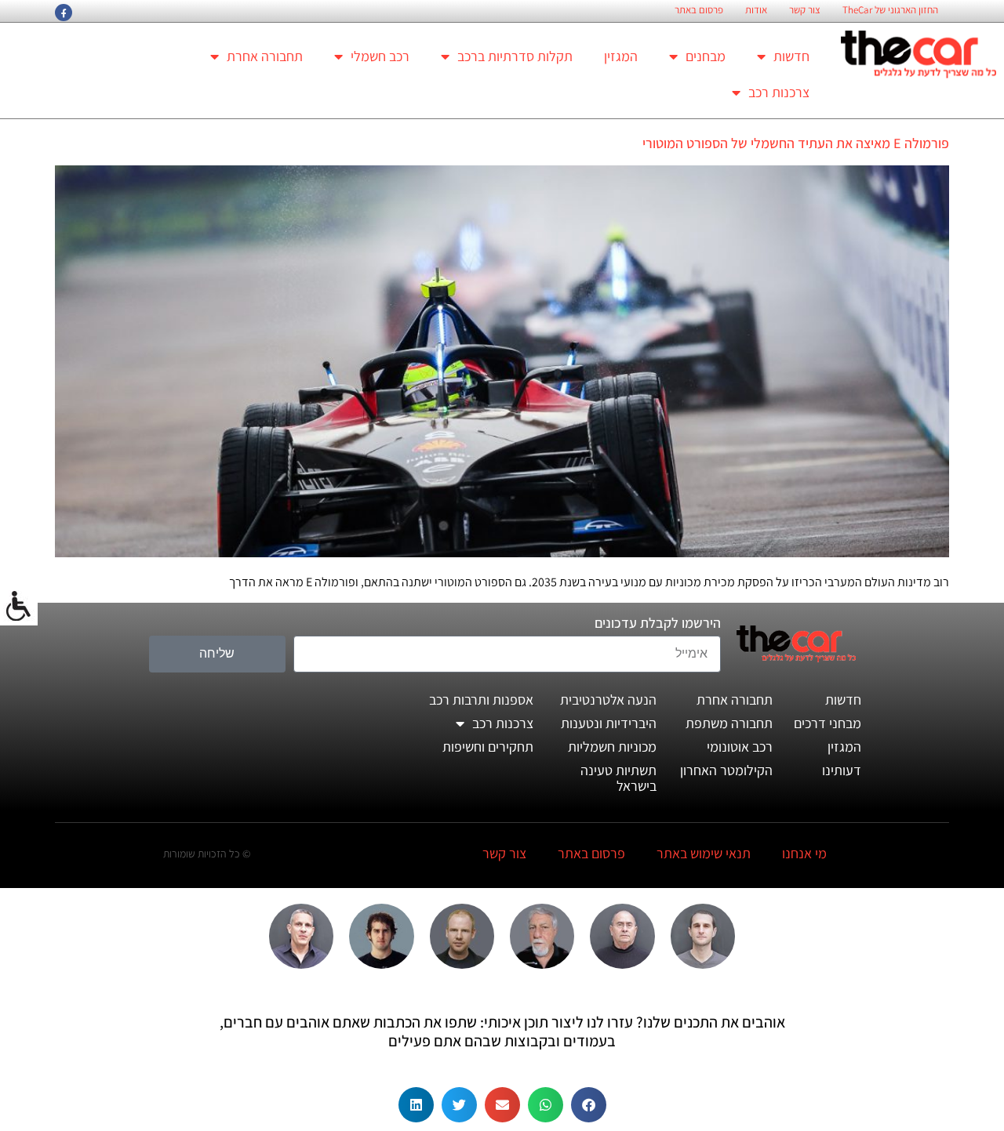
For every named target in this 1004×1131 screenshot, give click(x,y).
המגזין (621, 56)
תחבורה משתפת (729, 723)
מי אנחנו (804, 853)
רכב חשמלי (380, 56)
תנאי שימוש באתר (704, 853)
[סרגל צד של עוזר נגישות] (19, 606)
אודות (756, 10)
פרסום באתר (699, 10)
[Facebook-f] (63, 12)
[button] (588, 1104)
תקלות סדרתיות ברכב (515, 56)
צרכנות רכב (778, 92)
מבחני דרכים (827, 723)
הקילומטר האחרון (726, 770)
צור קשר (804, 10)
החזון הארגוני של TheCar (890, 10)
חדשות (791, 56)
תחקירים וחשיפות (487, 747)
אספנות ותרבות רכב (481, 700)
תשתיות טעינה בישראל (618, 778)
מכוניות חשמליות (612, 747)
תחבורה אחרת (265, 56)
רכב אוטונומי (740, 747)
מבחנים (706, 56)
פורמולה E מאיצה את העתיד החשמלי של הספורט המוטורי (795, 143)
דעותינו (841, 770)
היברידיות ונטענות (609, 723)
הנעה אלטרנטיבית (608, 700)
